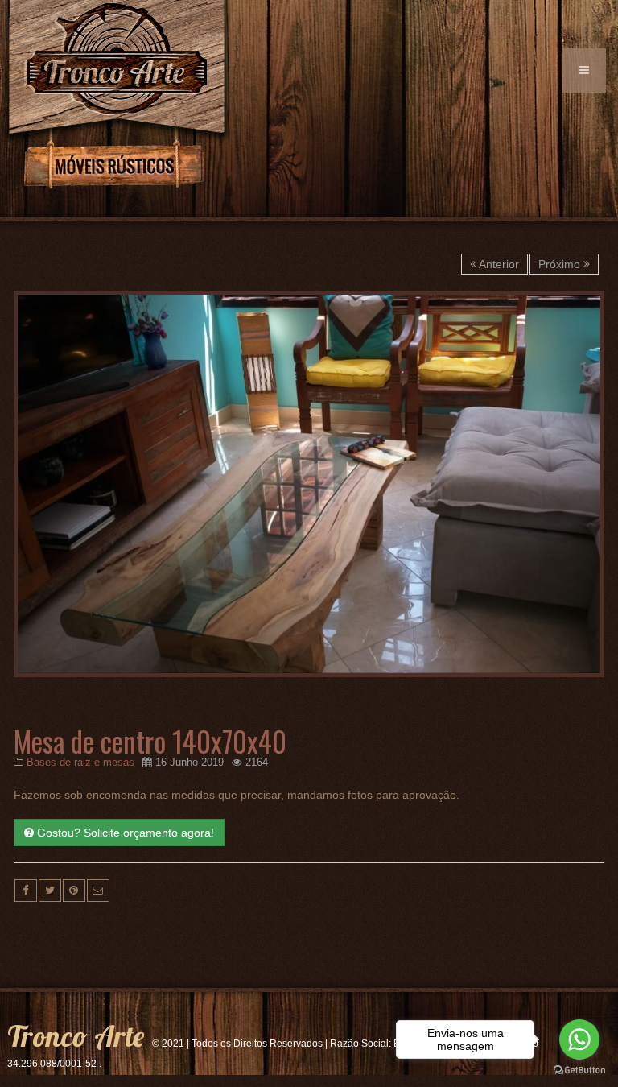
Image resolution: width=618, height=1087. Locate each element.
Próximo (560, 264)
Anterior (497, 264)
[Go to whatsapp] (579, 1039)
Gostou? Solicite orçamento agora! (124, 832)
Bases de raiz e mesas (80, 762)
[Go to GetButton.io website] (579, 1070)
